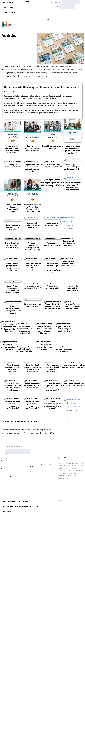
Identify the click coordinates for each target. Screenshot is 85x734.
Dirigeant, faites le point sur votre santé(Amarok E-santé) (72, 306)
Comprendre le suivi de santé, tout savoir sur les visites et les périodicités (52, 307)
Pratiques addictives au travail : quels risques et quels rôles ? (24, 350)
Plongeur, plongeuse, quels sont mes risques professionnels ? (72, 384)
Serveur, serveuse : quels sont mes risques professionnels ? (32, 404)
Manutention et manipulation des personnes (68, 243)
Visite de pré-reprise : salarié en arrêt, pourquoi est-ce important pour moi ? (72, 185)
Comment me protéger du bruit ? (52, 287)
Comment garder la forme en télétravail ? (13, 165)
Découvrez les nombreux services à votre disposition (32, 148)
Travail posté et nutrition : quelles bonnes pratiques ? (68, 263)
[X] (8, 42)
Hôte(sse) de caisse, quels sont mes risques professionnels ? (52, 386)
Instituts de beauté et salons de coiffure (72, 406)
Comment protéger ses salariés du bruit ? (32, 287)
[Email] (23, 42)
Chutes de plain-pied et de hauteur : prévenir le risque (12, 245)
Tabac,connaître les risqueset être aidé (64, 349)
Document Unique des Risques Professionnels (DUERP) (12, 207)
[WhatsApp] (18, 42)
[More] (27, 42)
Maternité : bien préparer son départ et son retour (8, 347)
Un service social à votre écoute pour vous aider (13, 227)
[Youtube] (28, 1)
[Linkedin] (3, 42)
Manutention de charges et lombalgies (52, 244)
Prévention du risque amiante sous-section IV (72, 288)
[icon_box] (8, 486)
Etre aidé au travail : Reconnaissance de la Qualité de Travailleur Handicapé (8, 327)
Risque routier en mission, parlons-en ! (52, 224)
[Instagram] (46, 451)
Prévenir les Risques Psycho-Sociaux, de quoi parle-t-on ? (52, 165)
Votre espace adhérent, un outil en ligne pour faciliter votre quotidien (12, 149)
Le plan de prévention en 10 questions (32, 305)
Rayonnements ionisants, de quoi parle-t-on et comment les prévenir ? (52, 267)
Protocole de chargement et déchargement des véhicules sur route (32, 246)
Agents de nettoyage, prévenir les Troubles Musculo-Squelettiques (72, 366)
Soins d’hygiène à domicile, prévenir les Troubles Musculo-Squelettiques (32, 368)
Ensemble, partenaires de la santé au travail (52, 147)
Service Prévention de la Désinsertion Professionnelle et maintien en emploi (32, 208)
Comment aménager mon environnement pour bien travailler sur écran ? (72, 149)
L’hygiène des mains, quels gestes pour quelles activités (64, 328)
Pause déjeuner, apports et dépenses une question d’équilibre (12, 368)
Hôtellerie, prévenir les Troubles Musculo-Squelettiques (32, 385)
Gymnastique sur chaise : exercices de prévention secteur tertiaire (32, 167)
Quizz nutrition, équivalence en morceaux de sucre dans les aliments (12, 289)
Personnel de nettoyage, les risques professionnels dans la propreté (52, 404)
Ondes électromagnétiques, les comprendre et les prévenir (12, 309)
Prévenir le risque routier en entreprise (68, 225)
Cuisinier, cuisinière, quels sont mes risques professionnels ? (12, 404)
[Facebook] (13, 42)
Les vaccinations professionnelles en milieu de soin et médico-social (24, 329)
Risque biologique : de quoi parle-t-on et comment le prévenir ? (32, 266)
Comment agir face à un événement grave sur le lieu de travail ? (72, 166)
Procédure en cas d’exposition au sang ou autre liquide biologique (44, 329)
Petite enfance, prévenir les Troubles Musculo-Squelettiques (52, 368)
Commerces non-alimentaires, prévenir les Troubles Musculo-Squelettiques (12, 386)
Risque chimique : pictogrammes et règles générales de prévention (12, 266)
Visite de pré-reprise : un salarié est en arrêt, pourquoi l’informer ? (52, 184)
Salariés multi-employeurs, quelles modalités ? (32, 225)
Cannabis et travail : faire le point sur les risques (44, 347)
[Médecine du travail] (6, 24)
